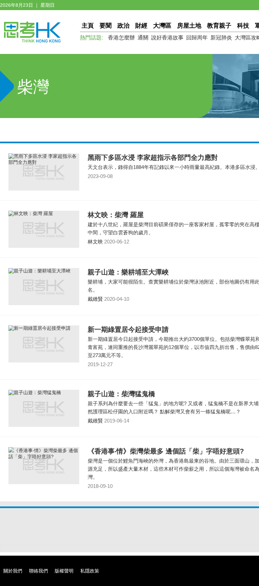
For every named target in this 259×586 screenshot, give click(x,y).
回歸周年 (197, 37)
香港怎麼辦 (121, 37)
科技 (243, 25)
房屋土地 (189, 25)
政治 (123, 25)
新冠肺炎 (221, 37)
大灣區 (162, 25)
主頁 (88, 25)
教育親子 (219, 25)
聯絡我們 (38, 571)
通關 (143, 37)
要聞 (105, 25)
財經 (141, 25)
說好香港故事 (167, 37)
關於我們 (12, 571)
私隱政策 (89, 571)
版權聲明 (64, 571)
